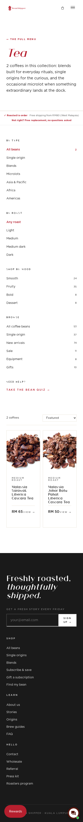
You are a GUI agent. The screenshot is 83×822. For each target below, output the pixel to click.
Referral (12, 769)
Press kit (12, 776)
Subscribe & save (18, 670)
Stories (11, 712)
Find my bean (16, 684)
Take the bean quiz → (28, 390)
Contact (12, 754)
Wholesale (14, 761)
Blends (11, 662)
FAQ (9, 734)
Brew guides (15, 726)
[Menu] (73, 8)
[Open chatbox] (74, 813)
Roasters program (19, 783)
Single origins (16, 655)
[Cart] (62, 8)
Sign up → (67, 620)
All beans (13, 648)
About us (13, 704)
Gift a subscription (20, 677)
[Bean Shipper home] (17, 8)
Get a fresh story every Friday (35, 609)
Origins (11, 719)
